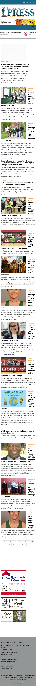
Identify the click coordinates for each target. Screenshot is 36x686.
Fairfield (19, 36)
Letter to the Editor (6, 664)
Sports (15, 36)
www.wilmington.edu (7, 154)
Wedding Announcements (8, 661)
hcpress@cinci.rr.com (10, 652)
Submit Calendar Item (7, 666)
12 (18, 544)
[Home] (18, 11)
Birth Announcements (7, 657)
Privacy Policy (21, 680)
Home (2, 41)
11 (14, 544)
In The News (31, 323)
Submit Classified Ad (6, 668)
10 (10, 544)
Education (30, 88)
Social (2, 61)
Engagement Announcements (9, 659)
